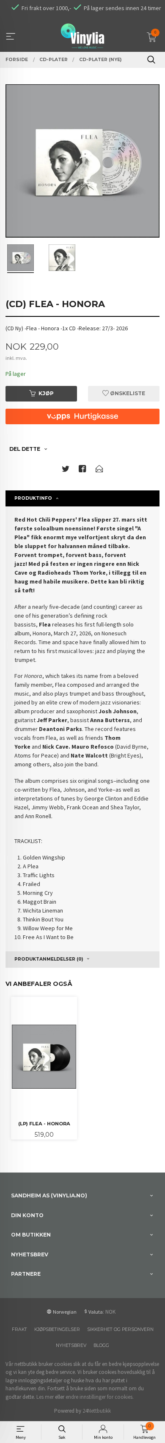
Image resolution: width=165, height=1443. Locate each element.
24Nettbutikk (96, 1410)
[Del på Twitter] (65, 470)
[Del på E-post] (99, 470)
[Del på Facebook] (82, 470)
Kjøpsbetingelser (57, 1329)
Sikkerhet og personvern (120, 1329)
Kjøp (46, 393)
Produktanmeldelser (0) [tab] (48, 959)
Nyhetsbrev (71, 1345)
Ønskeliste (127, 393)
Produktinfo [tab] (33, 498)
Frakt (19, 1329)
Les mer (45, 1396)
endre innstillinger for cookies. (100, 1396)
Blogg (101, 1345)
